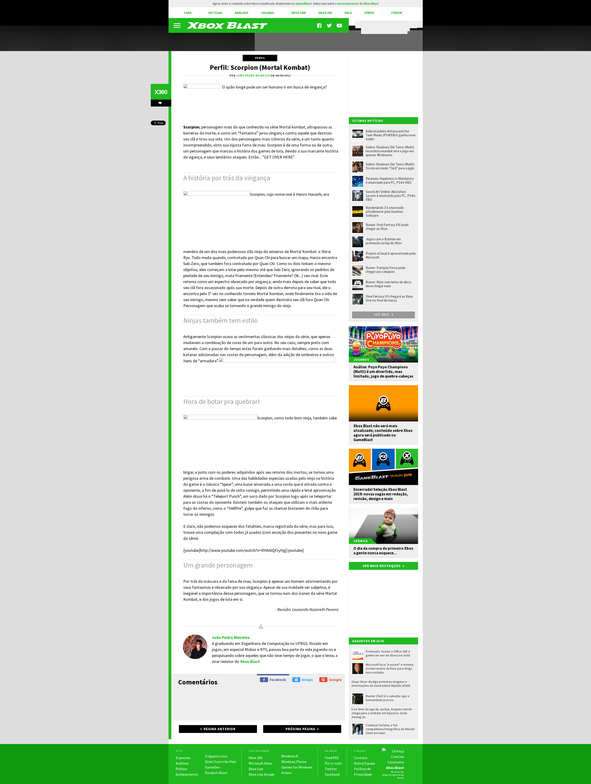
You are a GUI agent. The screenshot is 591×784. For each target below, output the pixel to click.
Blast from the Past (220, 761)
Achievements (187, 774)
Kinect (286, 772)
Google (335, 679)
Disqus (307, 679)
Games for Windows (297, 767)
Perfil (260, 58)
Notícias (215, 13)
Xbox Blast (250, 661)
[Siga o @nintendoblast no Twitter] (329, 25)
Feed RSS (332, 757)
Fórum (396, 13)
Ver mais (382, 314)
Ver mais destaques (382, 566)
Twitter (331, 768)
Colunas (267, 13)
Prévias (181, 768)
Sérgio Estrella (389, 774)
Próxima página (300, 729)
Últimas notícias (367, 121)
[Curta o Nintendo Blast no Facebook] (320, 25)
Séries (369, 13)
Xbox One (298, 13)
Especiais (183, 757)
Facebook (278, 679)
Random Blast (216, 772)
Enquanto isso (216, 756)
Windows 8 (289, 756)
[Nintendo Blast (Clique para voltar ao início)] (227, 25)
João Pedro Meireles (231, 637)
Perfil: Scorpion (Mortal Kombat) (260, 67)
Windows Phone (294, 761)
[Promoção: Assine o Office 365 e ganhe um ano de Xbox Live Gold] (209, 38)
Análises (241, 13)
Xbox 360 (325, 13)
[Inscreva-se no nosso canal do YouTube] (339, 25)
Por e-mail (333, 763)
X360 (160, 91)
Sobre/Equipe (364, 763)
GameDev (212, 767)
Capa (187, 13)
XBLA (348, 13)
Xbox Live (256, 768)
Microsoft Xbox (260, 763)
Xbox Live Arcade (261, 774)
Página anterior (219, 729)
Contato (360, 757)
